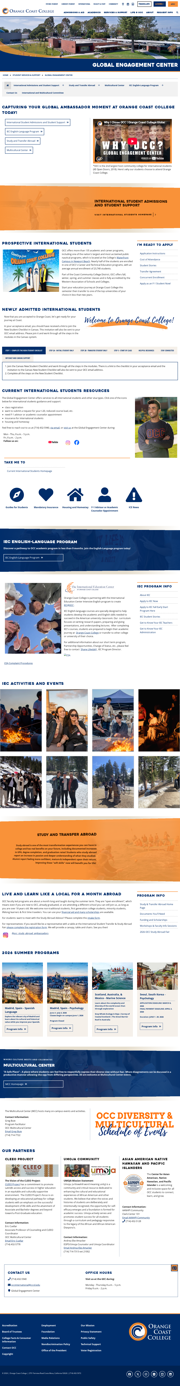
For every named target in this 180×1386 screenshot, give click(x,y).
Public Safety (88, 1338)
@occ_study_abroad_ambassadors (30, 933)
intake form (94, 917)
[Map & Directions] (123, 4)
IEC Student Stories (150, 616)
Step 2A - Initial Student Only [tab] (61, 350)
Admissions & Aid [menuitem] (74, 12)
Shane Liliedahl (89, 649)
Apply (173, 4)
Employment (48, 1325)
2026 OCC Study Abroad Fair (155, 931)
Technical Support (91, 1344)
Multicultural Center (114, 85)
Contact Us (11, 92)
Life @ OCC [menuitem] (136, 12)
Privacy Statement (91, 1331)
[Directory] (133, 4)
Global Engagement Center (58, 75)
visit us (67, 427)
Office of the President (54, 1350)
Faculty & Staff (99, 4)
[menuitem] (177, 12)
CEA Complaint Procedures (18, 663)
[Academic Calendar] (128, 4)
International (84, 4)
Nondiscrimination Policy (55, 1344)
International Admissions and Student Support (36, 85)
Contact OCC (9, 1347)
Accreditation (9, 1325)
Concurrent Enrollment (152, 277)
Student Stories (148, 265)
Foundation (48, 1331)
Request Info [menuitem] (165, 12)
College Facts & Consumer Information (16, 1339)
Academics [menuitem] (94, 12)
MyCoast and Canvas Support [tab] (17, 358)
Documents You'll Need (152, 913)
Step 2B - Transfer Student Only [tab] (94, 350)
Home (5, 75)
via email (55, 427)
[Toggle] (63, 85)
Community (113, 4)
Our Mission (87, 1325)
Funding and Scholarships (153, 919)
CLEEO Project (12, 1184)
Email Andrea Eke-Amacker (78, 1247)
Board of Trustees (12, 1331)
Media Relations (50, 1338)
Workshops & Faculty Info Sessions (158, 925)
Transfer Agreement (150, 271)
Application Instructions (152, 253)
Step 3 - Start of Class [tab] (123, 350)
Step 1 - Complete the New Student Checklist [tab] (23, 350)
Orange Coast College (87, 632)
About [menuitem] (150, 12)
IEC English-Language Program (144, 85)
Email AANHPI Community (136, 1217)
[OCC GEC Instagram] (67, 443)
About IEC (145, 595)
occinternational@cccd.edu (25, 1285)
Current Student (68, 4)
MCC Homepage (14, 1084)
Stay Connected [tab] (167, 350)
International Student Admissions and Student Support (36, 122)
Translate (144, 4)
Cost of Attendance (150, 259)
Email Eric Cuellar (14, 1240)
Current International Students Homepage (29, 471)
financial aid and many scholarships (80, 912)
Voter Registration (91, 1350)
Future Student (52, 4)
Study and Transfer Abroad (82, 85)
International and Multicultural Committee (43, 92)
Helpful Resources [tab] (146, 350)
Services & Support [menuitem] (115, 12)
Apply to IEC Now (149, 601)
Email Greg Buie (13, 1131)
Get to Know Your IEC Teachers (156, 622)
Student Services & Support (26, 75)
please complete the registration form (27, 927)
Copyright (7, 1354)
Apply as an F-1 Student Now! (155, 283)
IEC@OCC (69, 605)
